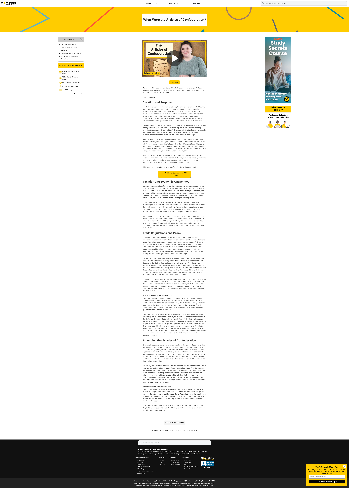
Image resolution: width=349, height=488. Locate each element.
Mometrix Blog (141, 473)
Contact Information (175, 464)
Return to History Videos (175, 422)
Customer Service (174, 460)
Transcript (174, 82)
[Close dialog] (344, 466)
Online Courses (152, 3)
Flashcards (195, 3)
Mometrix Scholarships (190, 469)
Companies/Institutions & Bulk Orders (147, 471)
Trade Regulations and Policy (71, 53)
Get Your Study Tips (327, 481)
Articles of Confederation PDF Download (176, 174)
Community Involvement (143, 466)
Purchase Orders (174, 462)
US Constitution (165, 92)
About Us (162, 464)
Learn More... (203, 454)
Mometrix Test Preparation (163, 430)
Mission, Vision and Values (191, 466)
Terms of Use (187, 462)
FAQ (161, 462)
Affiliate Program (141, 469)
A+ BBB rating (67, 90)
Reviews (162, 460)
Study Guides (174, 3)
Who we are (78, 93)
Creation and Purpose (68, 44)
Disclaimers (187, 464)
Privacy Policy (187, 460)
